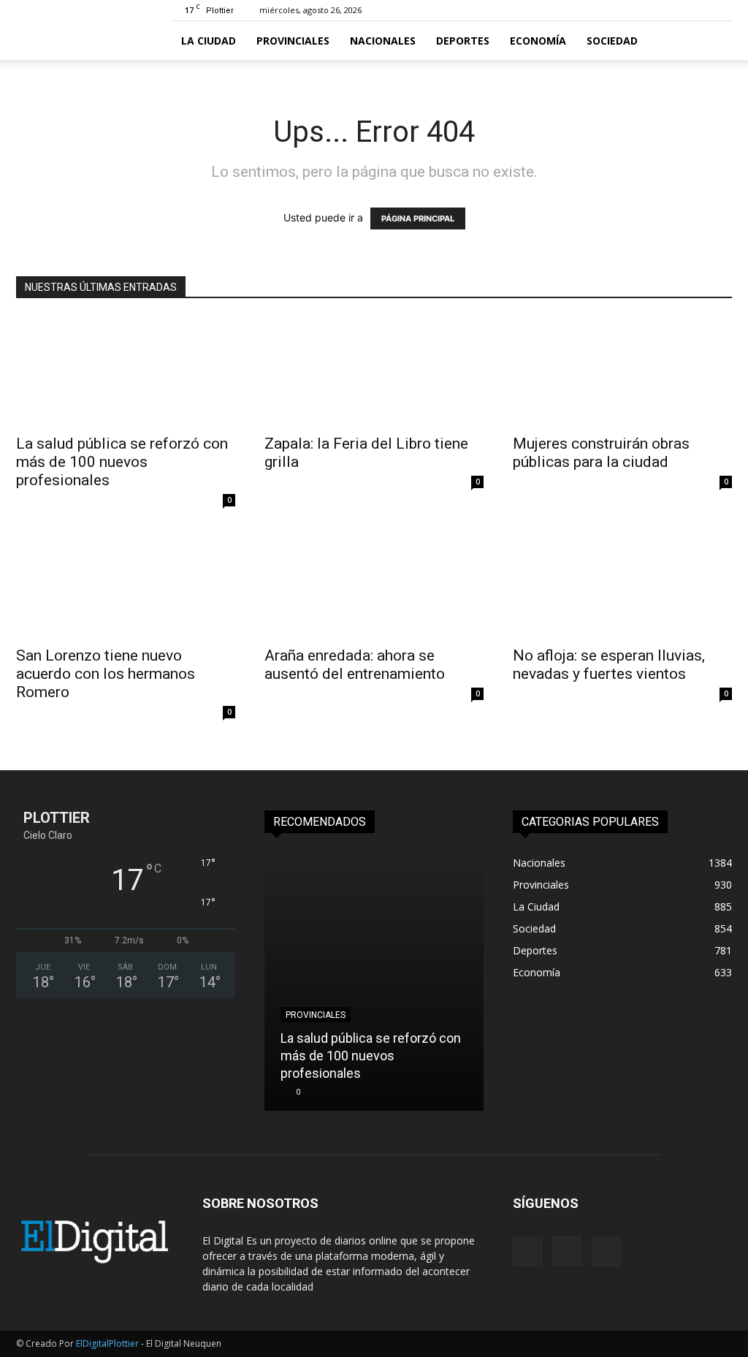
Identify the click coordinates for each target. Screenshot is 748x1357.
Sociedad (612, 40)
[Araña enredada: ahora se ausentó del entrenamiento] (374, 583)
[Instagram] (566, 1251)
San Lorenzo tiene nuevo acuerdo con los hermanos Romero (105, 674)
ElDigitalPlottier (107, 1343)
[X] (606, 1251)
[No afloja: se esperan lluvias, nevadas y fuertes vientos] (622, 583)
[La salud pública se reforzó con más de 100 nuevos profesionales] (125, 371)
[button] (714, 41)
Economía (538, 40)
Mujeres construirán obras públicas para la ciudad (601, 453)
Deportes (462, 40)
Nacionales (383, 40)
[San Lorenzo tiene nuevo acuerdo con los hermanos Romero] (125, 583)
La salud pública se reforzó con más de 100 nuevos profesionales (122, 462)
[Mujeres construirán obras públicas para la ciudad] (622, 371)
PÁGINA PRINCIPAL (417, 218)
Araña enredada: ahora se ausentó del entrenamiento (354, 665)
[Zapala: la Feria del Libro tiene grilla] (374, 371)
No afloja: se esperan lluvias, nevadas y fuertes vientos (609, 665)
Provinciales (292, 40)
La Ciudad (208, 40)
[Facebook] (527, 1251)
